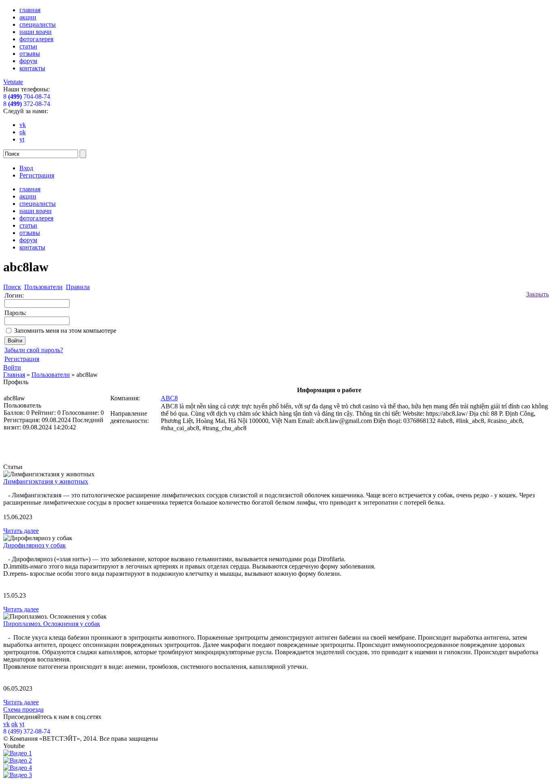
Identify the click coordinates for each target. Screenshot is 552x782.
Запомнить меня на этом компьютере (65, 330)
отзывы (29, 53)
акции (27, 17)
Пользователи (51, 374)
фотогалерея (36, 39)
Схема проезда (23, 709)
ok (22, 132)
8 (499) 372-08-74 (26, 731)
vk (22, 124)
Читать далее (21, 530)
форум (28, 60)
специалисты (37, 24)
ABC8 (169, 398)
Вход (26, 168)
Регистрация (36, 175)
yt (21, 139)
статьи (28, 46)
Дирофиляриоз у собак (34, 545)
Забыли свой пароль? (33, 350)
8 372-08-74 (26, 103)
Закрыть (537, 294)
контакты (32, 68)
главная (29, 9)
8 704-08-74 (26, 96)
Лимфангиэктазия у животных (45, 481)
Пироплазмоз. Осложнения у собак (51, 623)
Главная (14, 374)
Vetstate (13, 81)
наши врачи (35, 31)
